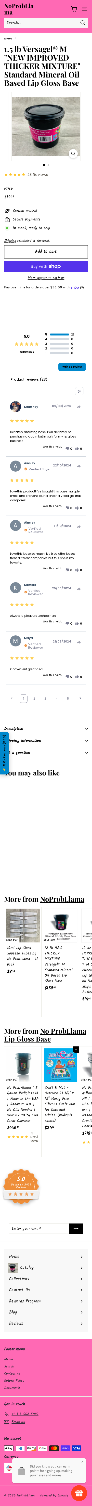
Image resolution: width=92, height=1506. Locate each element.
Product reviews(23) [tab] (29, 379)
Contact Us (12, 1373)
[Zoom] (73, 153)
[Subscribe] (76, 1228)
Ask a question (17, 753)
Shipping (10, 241)
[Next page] (80, 698)
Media (8, 1359)
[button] (68, 449)
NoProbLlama (18, 9)
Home (8, 38)
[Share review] (79, 407)
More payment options (46, 278)
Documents (12, 1387)
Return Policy (14, 1380)
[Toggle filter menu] (79, 391)
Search (9, 1366)
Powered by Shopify (54, 1495)
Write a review (72, 367)
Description (13, 729)
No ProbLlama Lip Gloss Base (45, 1034)
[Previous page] (11, 698)
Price (8, 189)
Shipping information (22, 741)
